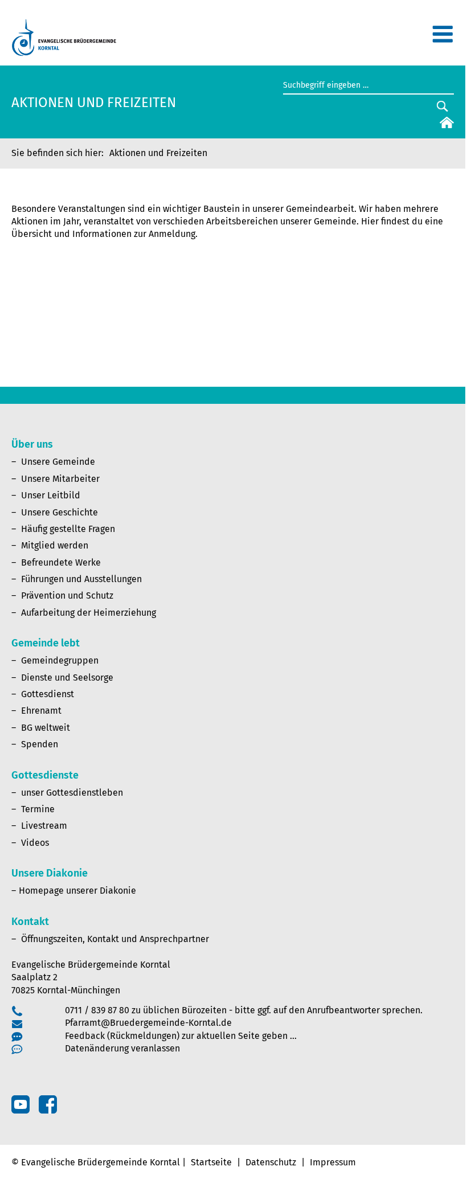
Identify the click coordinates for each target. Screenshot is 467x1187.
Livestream (44, 825)
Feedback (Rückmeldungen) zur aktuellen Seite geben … (181, 1035)
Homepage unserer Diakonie (77, 890)
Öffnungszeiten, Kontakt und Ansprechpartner (115, 939)
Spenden (39, 744)
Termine (38, 809)
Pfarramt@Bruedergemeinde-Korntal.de (148, 1022)
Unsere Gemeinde (58, 461)
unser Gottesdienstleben (72, 792)
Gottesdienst (47, 694)
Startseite (211, 1162)
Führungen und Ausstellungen (81, 579)
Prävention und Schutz (67, 595)
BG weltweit (45, 727)
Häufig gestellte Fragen (68, 528)
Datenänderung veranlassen (122, 1048)
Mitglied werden (54, 545)
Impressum (333, 1162)
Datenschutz (270, 1162)
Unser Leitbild (50, 495)
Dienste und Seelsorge (67, 677)
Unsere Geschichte (59, 512)
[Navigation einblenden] (442, 39)
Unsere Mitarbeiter (60, 478)
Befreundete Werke (61, 562)
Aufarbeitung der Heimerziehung (88, 612)
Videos (35, 842)
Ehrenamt (41, 710)
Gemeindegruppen (60, 660)
